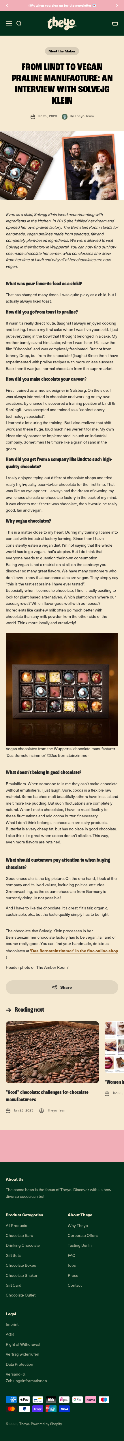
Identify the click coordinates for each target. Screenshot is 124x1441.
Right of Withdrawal (23, 1345)
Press (73, 1276)
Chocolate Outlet (20, 1295)
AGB (10, 1335)
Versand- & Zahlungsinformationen (26, 1377)
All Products (16, 1226)
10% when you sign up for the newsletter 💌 (62, 5)
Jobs (72, 1266)
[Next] (117, 5)
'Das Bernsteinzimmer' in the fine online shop (74, 951)
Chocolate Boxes (21, 1266)
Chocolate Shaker (21, 1276)
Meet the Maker (62, 51)
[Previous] (7, 5)
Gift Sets (13, 1256)
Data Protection (19, 1365)
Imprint (12, 1325)
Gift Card (13, 1285)
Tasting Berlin (80, 1246)
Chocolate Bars (19, 1236)
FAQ (71, 1256)
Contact (75, 1285)
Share (66, 987)
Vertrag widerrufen (22, 1354)
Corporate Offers (83, 1236)
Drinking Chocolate (23, 1246)
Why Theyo (78, 1226)
